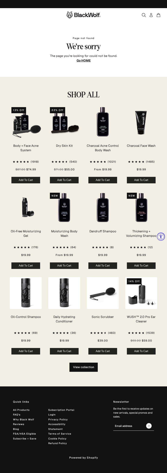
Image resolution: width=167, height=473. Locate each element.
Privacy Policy (58, 419)
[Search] (144, 15)
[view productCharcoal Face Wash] (141, 122)
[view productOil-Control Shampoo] (26, 293)
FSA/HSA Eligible (24, 433)
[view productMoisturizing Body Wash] (64, 207)
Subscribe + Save (24, 438)
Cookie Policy (57, 438)
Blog (16, 429)
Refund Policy (57, 443)
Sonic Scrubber (103, 317)
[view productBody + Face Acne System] (26, 122)
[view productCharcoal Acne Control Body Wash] (103, 122)
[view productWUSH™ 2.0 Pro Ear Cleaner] (141, 293)
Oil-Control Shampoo (26, 317)
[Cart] (158, 15)
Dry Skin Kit (64, 146)
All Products (21, 410)
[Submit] (149, 425)
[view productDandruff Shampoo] (103, 207)
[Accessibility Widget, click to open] (161, 237)
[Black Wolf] (84, 14)
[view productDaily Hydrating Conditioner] (64, 293)
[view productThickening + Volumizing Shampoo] (141, 207)
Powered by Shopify (83, 457)
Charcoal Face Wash (141, 146)
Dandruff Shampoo (102, 231)
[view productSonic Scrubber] (103, 293)
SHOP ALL (84, 95)
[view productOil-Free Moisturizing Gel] (26, 207)
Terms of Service (59, 433)
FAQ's (16, 414)
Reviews (18, 424)
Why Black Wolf (23, 419)
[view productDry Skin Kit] (64, 122)
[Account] (151, 15)
